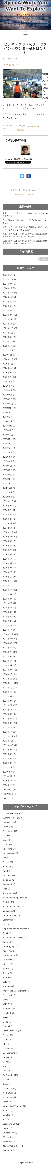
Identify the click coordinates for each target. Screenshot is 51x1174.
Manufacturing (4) (11, 1088)
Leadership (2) (9, 1048)
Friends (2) (8, 1035)
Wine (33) (7, 844)
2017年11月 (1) (9, 408)
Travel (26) (8, 862)
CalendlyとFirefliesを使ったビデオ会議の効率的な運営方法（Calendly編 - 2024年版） (25, 242)
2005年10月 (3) (10, 590)
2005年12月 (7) (10, 581)
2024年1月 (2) (9, 288)
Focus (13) (7, 857)
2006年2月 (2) (9, 572)
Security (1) (8, 1084)
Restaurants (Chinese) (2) (14, 937)
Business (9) (8, 986)
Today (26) (8, 826)
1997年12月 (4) (9, 794)
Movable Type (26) (11, 915)
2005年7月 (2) (9, 603)
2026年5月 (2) (9, 275)
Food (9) (7, 888)
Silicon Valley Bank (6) (13, 1146)
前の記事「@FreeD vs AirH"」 (26, 190)
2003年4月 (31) (10, 718)
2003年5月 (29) (10, 714)
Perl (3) (6, 924)
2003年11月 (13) (10, 687)
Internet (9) (8, 964)
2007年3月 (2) (9, 523)
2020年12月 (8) (10, 359)
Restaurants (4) (10, 893)
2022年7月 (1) (9, 341)
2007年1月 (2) (9, 528)
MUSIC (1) (7, 1004)
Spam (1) (7, 1039)
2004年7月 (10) (10, 652)
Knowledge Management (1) (16, 991)
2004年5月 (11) (10, 661)
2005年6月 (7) (9, 607)
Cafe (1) (6, 982)
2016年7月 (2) (9, 448)
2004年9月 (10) (10, 643)
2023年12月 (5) (10, 292)
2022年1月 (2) (9, 346)
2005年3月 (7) (9, 621)
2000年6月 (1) (9, 780)
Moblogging (8, 64)
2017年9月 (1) (9, 412)
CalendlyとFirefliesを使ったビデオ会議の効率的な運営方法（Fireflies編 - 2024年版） (25, 235)
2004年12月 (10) (10, 634)
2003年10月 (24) (10, 692)
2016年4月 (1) (9, 461)
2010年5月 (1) (9, 497)
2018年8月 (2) (9, 390)
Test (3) (6, 835)
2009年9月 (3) (9, 505)
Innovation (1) (9, 1150)
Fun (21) (6, 871)
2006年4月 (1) (9, 563)
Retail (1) (7, 1101)
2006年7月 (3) (9, 550)
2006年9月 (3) (9, 541)
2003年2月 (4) (9, 727)
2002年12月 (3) (10, 736)
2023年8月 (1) (9, 301)
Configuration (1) (10, 955)
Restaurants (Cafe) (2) (13, 906)
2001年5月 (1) (9, 772)
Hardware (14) (9, 822)
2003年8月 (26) (10, 701)
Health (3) (7, 977)
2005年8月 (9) (9, 599)
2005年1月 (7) (9, 630)
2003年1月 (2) (9, 732)
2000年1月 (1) (9, 785)
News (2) (7, 1017)
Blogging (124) (9, 880)
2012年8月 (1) (9, 483)
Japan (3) (7, 942)
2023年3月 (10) (10, 315)
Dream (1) (7, 973)
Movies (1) (7, 1062)
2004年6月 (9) (9, 656)
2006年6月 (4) (9, 554)
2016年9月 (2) (9, 439)
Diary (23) (7, 1026)
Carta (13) (7, 1128)
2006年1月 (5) (9, 576)
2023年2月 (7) (9, 319)
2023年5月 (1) (9, 306)
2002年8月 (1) (9, 754)
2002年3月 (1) (9, 763)
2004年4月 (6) (9, 665)
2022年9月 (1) (9, 337)
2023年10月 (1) (10, 297)
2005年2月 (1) (9, 625)
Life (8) (6, 1044)
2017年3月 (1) (9, 421)
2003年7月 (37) (10, 705)
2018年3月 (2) (9, 399)
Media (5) (7, 1022)
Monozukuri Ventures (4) (14, 1106)
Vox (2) (6, 1066)
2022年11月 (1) (9, 332)
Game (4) (7, 999)
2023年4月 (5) (9, 310)
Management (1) (10, 1053)
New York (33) (9, 849)
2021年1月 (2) (9, 355)
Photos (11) (8, 968)
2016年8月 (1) (9, 443)
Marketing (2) (9, 959)
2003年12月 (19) (10, 683)
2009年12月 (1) (10, 501)
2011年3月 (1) (9, 488)
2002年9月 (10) (10, 749)
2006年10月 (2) (10, 536)
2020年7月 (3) (9, 377)
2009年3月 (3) (9, 519)
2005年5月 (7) (9, 612)
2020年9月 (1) (9, 372)
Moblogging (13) (10, 946)
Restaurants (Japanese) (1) (15, 897)
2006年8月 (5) (9, 545)
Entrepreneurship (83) (13, 813)
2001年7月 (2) (9, 767)
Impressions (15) (10, 853)
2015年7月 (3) (9, 465)
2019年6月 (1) (9, 381)
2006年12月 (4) (10, 532)
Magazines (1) (9, 911)
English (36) (8, 902)
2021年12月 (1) (9, 350)
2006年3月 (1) (9, 567)
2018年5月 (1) (9, 394)
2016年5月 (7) (9, 457)
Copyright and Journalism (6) (16, 928)
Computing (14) (10, 920)
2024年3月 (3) (9, 284)
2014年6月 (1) (9, 479)
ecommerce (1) (10, 1097)
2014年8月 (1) (9, 474)
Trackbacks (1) (9, 995)
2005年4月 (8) (9, 616)
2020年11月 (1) (9, 363)
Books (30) (8, 866)
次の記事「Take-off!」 (24, 194)
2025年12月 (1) (10, 279)
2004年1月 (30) (10, 678)
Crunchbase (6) (10, 1132)
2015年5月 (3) (9, 470)
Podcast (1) (8, 1110)
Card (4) (7, 840)
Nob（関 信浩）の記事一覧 (20, 159)
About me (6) (9, 951)
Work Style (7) (9, 1093)
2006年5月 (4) (9, 559)
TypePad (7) (8, 1013)
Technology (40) (10, 831)
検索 (44, 259)
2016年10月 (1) (9, 434)
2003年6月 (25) (10, 709)
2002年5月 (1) (9, 758)
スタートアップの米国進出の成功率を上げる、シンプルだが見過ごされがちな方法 (25, 228)
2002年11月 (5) (10, 740)
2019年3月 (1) (9, 386)
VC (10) (6, 1119)
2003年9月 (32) (10, 696)
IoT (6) (6, 1079)
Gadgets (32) (9, 884)
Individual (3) (9, 875)
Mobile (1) (7, 1057)
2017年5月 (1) (9, 417)
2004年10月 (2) (10, 638)
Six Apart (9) (9, 1008)
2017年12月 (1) (9, 403)
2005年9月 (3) (9, 594)
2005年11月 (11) (10, 585)
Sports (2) (7, 933)
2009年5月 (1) (9, 514)
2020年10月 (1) (10, 368)
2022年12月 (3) (10, 328)
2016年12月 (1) (9, 430)
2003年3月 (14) (10, 723)
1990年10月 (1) (9, 798)
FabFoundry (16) (10, 1075)
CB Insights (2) (9, 1137)
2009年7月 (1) (9, 510)
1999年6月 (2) (9, 789)
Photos (19, 64)
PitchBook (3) (9, 1141)
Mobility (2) (8, 1115)
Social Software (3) (12, 1030)
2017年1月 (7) (9, 426)
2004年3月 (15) (10, 670)
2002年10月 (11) (10, 745)
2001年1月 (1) (9, 776)
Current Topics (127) (12, 818)
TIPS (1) (6, 1070)
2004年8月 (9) (9, 647)
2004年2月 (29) (10, 674)
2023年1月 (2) (9, 323)
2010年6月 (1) (9, 492)
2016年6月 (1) (9, 452)
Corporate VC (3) (11, 1124)
